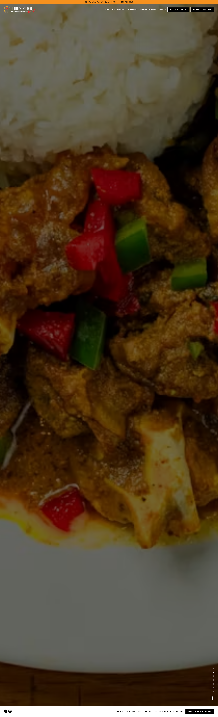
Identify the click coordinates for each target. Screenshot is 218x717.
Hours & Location (125, 711)
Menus (121, 9)
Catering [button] (133, 9)
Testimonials (160, 711)
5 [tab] (213, 683)
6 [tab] (213, 687)
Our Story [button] (109, 9)
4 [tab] (213, 680)
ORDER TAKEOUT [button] (202, 9)
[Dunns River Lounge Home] (19, 9)
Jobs (140, 711)
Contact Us (176, 711)
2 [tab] (213, 672)
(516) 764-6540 (127, 2)
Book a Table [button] (178, 9)
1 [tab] (213, 668)
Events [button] (162, 9)
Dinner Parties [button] (148, 9)
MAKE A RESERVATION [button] (199, 711)
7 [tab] (213, 691)
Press (148, 711)
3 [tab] (213, 676)
